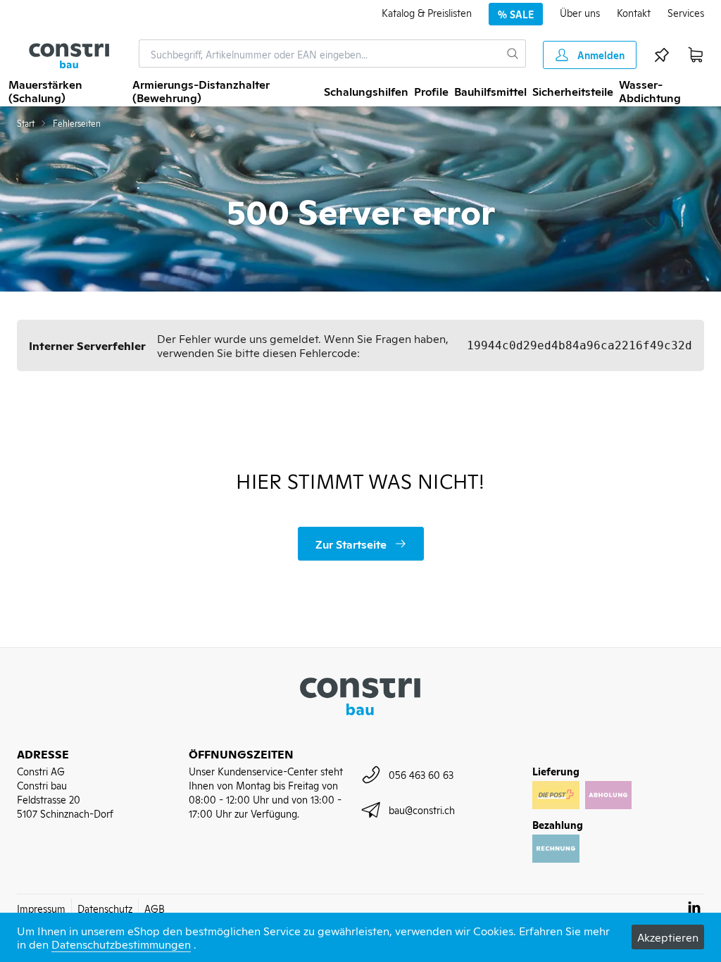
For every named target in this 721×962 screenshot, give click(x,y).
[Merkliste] (662, 55)
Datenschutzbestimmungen (121, 943)
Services (685, 12)
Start (26, 123)
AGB (154, 908)
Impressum (41, 908)
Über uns (580, 12)
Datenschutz (104, 908)
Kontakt (634, 12)
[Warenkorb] (696, 55)
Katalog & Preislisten (427, 12)
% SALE (516, 14)
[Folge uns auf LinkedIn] (694, 907)
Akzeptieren (667, 936)
